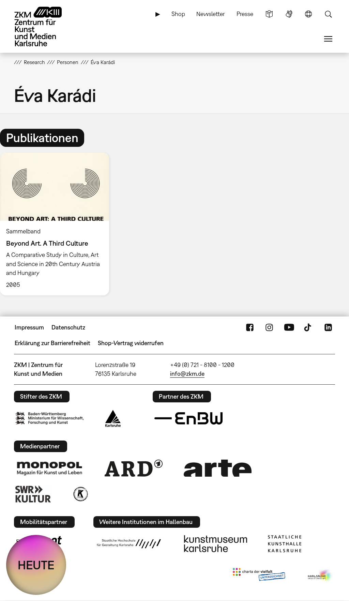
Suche (328, 14)
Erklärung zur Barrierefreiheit (52, 342)
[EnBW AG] (188, 418)
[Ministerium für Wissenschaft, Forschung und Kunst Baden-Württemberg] (49, 418)
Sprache (308, 14)
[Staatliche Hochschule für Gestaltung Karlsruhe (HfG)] (129, 543)
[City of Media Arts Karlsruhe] (320, 575)
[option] (57, 224)
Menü (328, 39)
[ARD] (134, 468)
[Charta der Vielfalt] (259, 575)
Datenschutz (68, 327)
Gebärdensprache (289, 14)
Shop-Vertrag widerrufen (131, 342)
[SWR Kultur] (33, 494)
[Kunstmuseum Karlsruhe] (215, 543)
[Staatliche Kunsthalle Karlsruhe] (284, 543)
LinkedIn (328, 327)
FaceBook (250, 327)
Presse (245, 13)
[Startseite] (44, 26)
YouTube (289, 327)
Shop (178, 13)
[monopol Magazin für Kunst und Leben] (49, 468)
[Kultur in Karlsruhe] (80, 494)
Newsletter (210, 13)
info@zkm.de (187, 373)
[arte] (218, 468)
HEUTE (36, 565)
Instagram (269, 327)
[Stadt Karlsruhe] (113, 418)
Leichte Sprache (269, 14)
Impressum (29, 327)
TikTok (308, 327)
